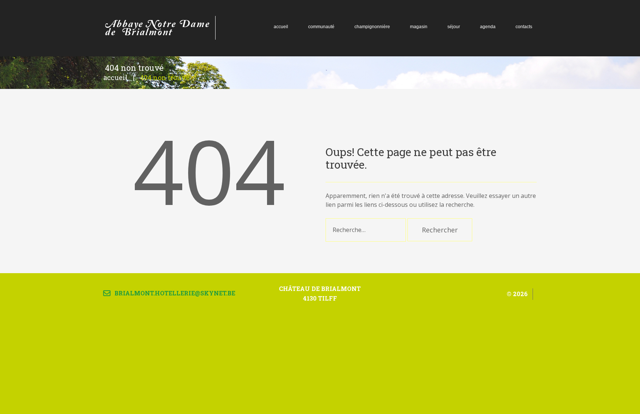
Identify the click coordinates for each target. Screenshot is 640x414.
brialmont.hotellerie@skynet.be (174, 293)
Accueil (115, 77)
